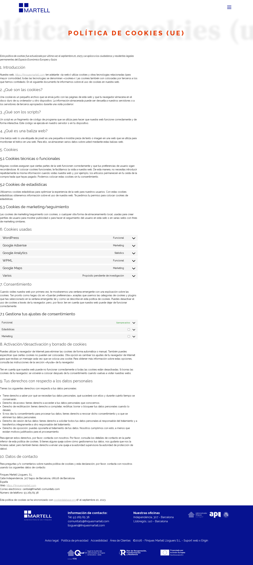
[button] (229, 8)
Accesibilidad (99, 540)
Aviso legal (52, 540)
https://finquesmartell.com (30, 74)
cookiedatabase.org (65, 500)
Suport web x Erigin (196, 540)
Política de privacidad (74, 540)
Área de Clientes (120, 540)
